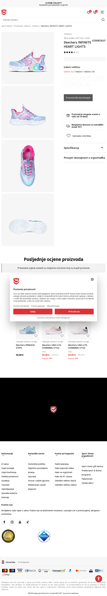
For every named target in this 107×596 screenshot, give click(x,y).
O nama (5, 464)
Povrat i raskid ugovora (38, 480)
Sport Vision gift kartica (92, 466)
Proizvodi (18, 26)
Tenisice (35, 26)
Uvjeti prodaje (7, 468)
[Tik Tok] (28, 522)
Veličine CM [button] (89, 72)
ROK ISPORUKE (54, 3)
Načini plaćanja (62, 464)
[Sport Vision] (3, 12)
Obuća (27, 26)
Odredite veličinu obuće (65, 480)
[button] (53, 20)
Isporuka (32, 476)
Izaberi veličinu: (72, 67)
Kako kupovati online (64, 468)
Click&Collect (87, 483)
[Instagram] (12, 522)
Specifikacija (71, 147)
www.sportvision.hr (41, 593)
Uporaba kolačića (9, 493)
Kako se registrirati (63, 472)
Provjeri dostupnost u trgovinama (84, 157)
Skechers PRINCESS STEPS (25, 346)
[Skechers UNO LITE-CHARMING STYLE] (53, 328)
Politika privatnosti (9, 476)
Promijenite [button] (23, 562)
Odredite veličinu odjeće (66, 484)
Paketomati (87, 478)
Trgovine (5, 484)
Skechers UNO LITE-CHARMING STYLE (52, 346)
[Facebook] (4, 522)
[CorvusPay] (59, 570)
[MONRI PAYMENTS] (6, 574)
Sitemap (5, 497)
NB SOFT (58, 593)
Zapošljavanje (7, 489)
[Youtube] (20, 522)
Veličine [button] (79, 72)
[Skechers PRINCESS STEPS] (27, 328)
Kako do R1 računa (63, 476)
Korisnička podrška (36, 464)
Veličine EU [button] (69, 72)
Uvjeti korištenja (8, 472)
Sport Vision (6, 26)
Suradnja (5, 480)
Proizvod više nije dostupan (78, 97)
